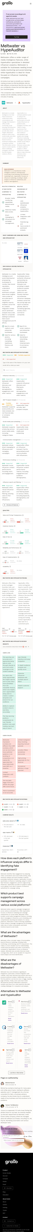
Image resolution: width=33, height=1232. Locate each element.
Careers (5, 1204)
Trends (5, 1210)
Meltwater (10, 103)
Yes (26, 1136)
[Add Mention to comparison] (30, 1026)
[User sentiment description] (9, 629)
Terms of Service (16, 1231)
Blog (4, 1192)
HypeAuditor (26, 103)
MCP (4, 1213)
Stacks (5, 1181)
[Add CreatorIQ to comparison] (13, 1026)
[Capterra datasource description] (12, 807)
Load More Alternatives (16, 1072)
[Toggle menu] (30, 3)
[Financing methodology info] (10, 846)
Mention (27, 1026)
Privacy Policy (6, 1231)
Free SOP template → (12, 31)
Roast (4, 1184)
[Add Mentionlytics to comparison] (30, 1001)
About (4, 1201)
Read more (9, 1019)
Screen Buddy (7, 1173)
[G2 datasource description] (13, 804)
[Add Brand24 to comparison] (13, 1001)
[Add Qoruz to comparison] (30, 1050)
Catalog (5, 1207)
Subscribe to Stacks (12, 1225)
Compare (5, 1178)
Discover (5, 1175)
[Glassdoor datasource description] (13, 809)
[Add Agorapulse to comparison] (13, 1050)
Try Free (16, 37)
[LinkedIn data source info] (17, 820)
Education (5, 1194)
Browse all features (12, 505)
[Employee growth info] (16, 820)
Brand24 (11, 1001)
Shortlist (9, 1188)
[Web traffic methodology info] (12, 832)
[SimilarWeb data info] (13, 832)
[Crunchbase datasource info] (12, 846)
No (31, 1136)
